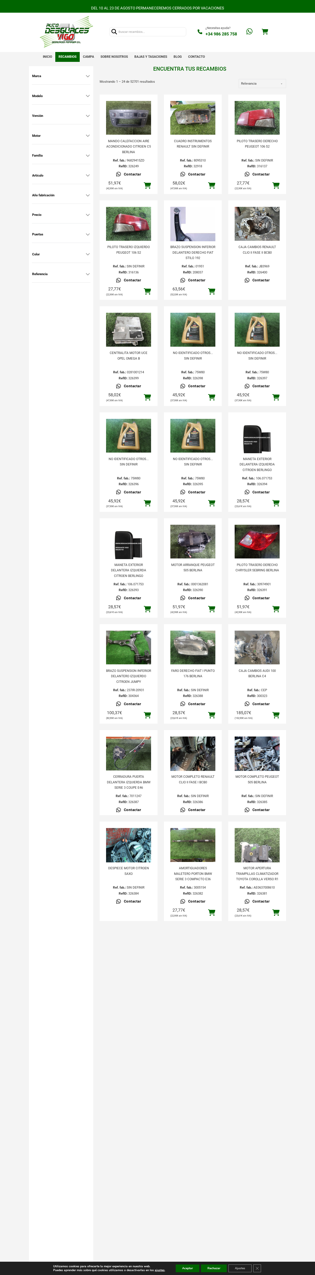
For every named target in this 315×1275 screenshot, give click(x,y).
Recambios (67, 57)
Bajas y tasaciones (150, 57)
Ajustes (240, 1268)
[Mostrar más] (88, 76)
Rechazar (213, 1268)
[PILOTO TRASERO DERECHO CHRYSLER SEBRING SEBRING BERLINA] (257, 542)
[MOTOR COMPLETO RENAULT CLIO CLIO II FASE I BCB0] (192, 767)
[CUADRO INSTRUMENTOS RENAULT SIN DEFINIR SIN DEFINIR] (192, 118)
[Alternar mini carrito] (265, 32)
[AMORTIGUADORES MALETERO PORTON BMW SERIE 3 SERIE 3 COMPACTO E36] (192, 845)
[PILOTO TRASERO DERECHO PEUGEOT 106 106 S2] (257, 118)
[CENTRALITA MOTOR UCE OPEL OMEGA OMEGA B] (128, 330)
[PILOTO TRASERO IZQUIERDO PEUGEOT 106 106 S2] (128, 224)
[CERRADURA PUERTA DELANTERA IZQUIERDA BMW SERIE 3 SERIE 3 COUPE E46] (128, 753)
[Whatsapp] (249, 32)
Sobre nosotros (114, 57)
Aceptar (187, 1268)
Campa (88, 57)
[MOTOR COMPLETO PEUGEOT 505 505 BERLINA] (257, 767)
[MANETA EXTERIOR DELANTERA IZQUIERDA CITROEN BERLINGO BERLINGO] (257, 441)
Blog (178, 57)
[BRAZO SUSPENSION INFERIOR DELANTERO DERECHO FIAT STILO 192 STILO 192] (192, 229)
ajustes (160, 1270)
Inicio (47, 57)
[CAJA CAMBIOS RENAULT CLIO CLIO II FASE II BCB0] (257, 224)
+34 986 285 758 (221, 34)
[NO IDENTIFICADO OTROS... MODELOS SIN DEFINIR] (192, 330)
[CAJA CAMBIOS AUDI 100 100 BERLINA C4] (257, 648)
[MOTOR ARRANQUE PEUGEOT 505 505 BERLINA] (192, 542)
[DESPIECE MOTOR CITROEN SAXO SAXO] (128, 858)
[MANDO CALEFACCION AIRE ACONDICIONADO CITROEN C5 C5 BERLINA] (128, 118)
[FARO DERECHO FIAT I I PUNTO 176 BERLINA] (192, 648)
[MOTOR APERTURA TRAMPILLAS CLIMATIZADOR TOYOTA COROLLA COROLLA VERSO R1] (257, 858)
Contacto (196, 57)
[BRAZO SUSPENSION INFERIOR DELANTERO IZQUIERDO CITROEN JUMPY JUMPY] (128, 648)
